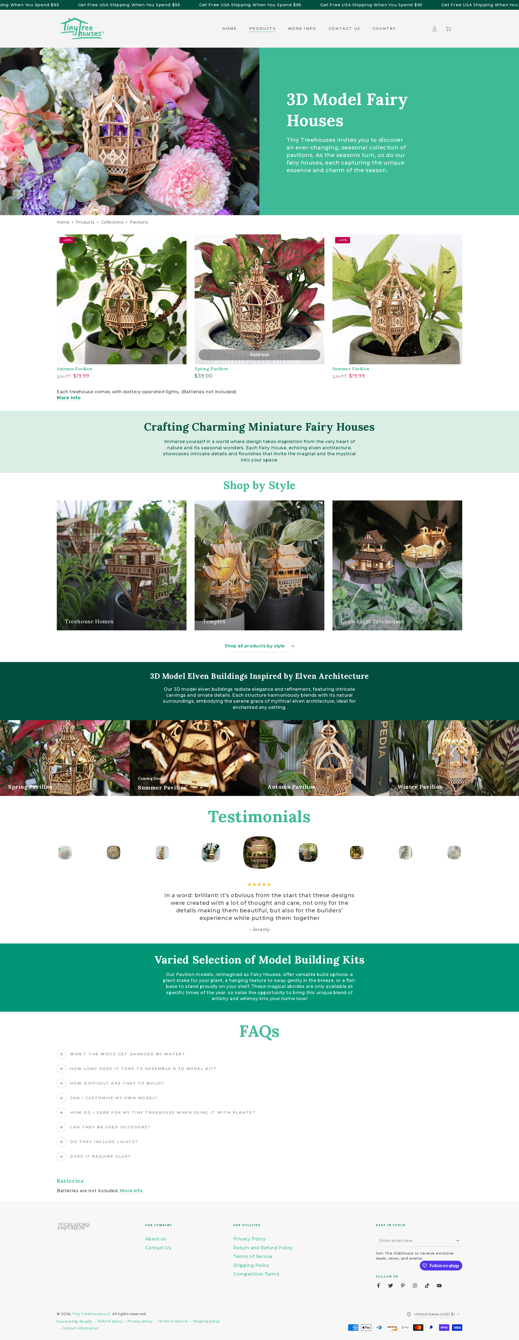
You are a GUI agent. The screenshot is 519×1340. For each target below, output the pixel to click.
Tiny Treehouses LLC (91, 1314)
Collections (112, 222)
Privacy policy (140, 1321)
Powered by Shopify (74, 1321)
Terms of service (173, 1321)
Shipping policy (206, 1321)
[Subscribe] (459, 1240)
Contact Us (158, 1247)
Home (63, 222)
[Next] (456, 852)
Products (85, 222)
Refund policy (110, 1321)
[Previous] (62, 852)
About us (156, 1238)
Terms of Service (252, 1256)
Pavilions (139, 222)
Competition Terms (256, 1274)
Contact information (80, 1328)
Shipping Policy (251, 1265)
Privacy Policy (249, 1238)
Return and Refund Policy (263, 1247)
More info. (132, 1190)
